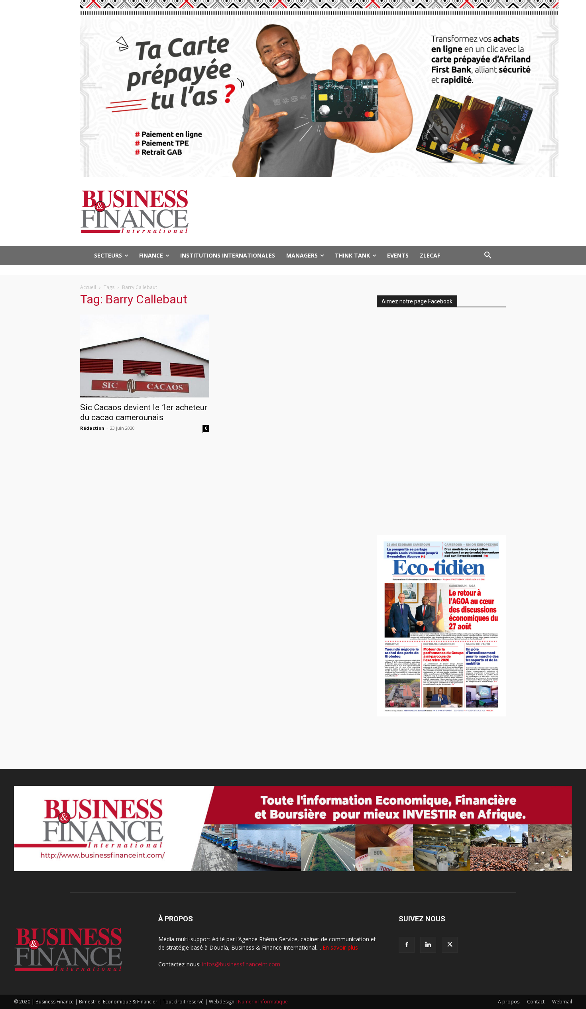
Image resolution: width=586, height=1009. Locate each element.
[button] (488, 255)
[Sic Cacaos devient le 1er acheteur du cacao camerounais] (144, 356)
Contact (536, 1001)
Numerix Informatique (263, 1001)
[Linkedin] (428, 945)
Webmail (562, 1001)
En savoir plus (340, 947)
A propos (508, 1001)
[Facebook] (407, 945)
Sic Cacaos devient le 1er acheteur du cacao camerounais (143, 412)
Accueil (88, 287)
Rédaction (92, 428)
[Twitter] (450, 945)
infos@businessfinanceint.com (241, 964)
